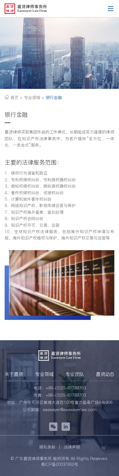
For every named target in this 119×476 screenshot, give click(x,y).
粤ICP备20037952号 (59, 464)
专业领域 (44, 374)
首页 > (16, 97)
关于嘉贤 (14, 374)
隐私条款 (47, 447)
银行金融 (53, 97)
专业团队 (75, 374)
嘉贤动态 (105, 374)
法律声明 (72, 447)
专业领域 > (34, 97)
